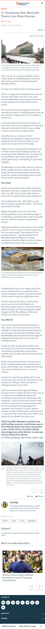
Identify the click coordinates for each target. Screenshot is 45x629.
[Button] (41, 30)
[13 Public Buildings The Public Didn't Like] (22, 453)
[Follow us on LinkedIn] (32, 603)
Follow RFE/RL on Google (27, 626)
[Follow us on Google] (18, 603)
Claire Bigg (7, 21)
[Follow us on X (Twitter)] (23, 603)
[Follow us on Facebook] (27, 603)
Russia (4, 9)
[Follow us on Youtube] (3, 603)
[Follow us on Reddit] (8, 603)
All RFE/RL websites (9, 626)
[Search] (41, 626)
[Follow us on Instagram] (13, 603)
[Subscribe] (3, 607)
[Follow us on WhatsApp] (37, 603)
